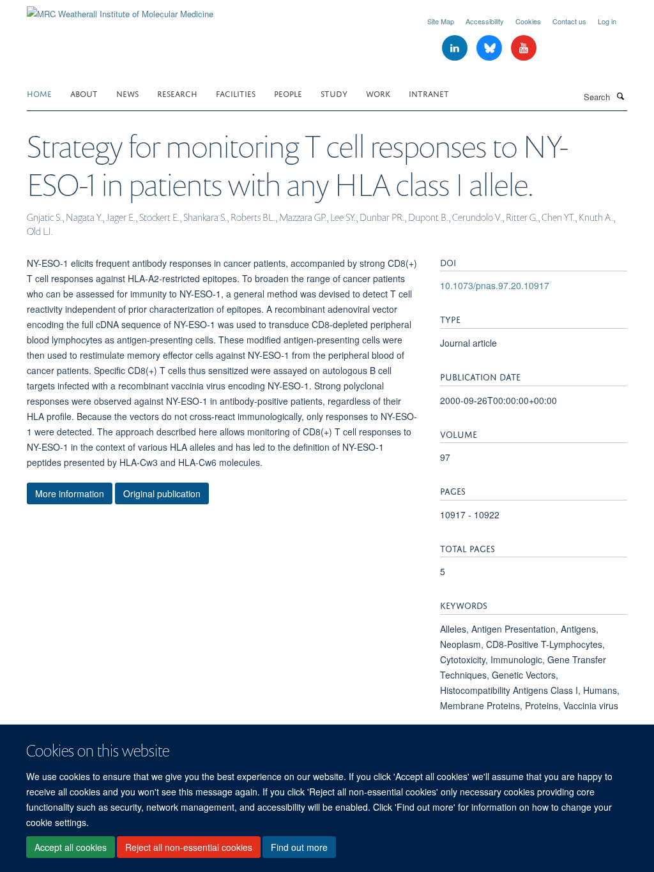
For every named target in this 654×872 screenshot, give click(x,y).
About (84, 93)
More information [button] (69, 493)
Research (177, 93)
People (288, 93)
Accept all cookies (70, 847)
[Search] (620, 96)
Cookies (528, 21)
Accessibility (485, 21)
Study (334, 93)
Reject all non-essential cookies (188, 847)
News (127, 93)
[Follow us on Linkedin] (456, 48)
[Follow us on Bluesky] (490, 48)
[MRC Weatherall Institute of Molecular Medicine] (120, 9)
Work (378, 93)
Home (39, 93)
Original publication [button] (162, 493)
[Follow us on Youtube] (523, 48)
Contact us (569, 21)
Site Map (440, 21)
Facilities (235, 93)
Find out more (299, 847)
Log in (607, 21)
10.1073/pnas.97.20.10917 (494, 285)
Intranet (429, 93)
